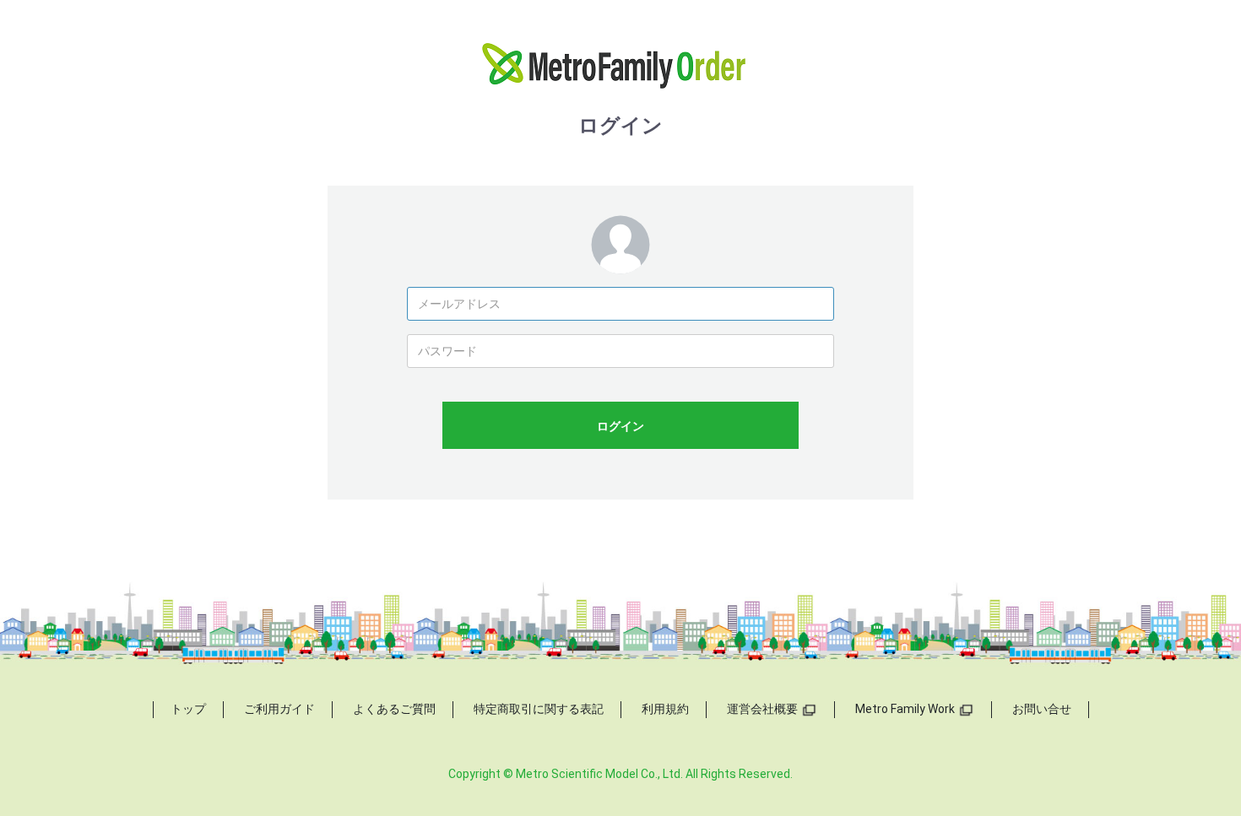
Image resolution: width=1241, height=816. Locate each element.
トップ (188, 709)
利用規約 (665, 709)
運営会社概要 (762, 709)
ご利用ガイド (279, 709)
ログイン (620, 426)
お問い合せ (1041, 709)
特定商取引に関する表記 (539, 709)
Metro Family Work (905, 709)
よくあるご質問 (394, 709)
